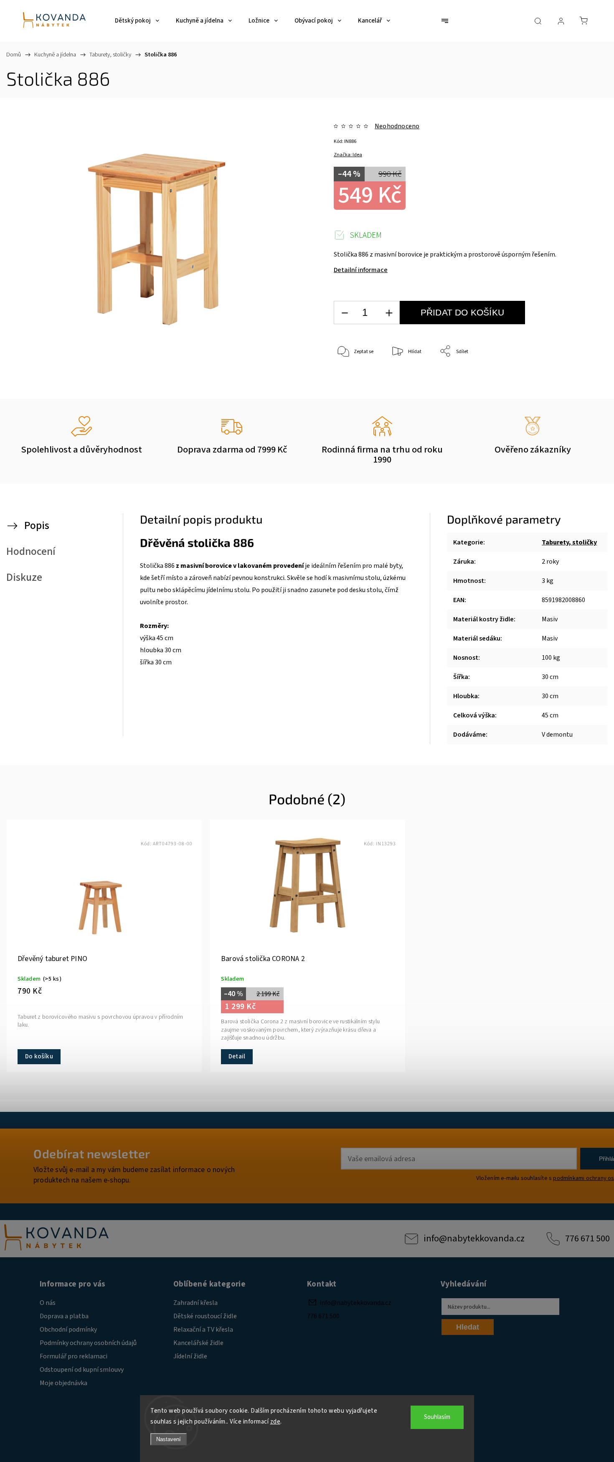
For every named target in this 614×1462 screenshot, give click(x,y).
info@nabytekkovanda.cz (474, 1238)
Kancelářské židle (198, 1343)
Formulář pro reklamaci (73, 1356)
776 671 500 (587, 1238)
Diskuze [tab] (24, 577)
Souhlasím (437, 1417)
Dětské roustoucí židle (205, 1316)
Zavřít (567, 379)
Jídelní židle (190, 1356)
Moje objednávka (63, 1383)
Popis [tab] (36, 525)
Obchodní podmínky (68, 1329)
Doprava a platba (64, 1316)
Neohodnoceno (397, 126)
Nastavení (168, 1439)
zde (275, 1421)
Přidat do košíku (462, 312)
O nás (48, 1302)
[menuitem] (137, 21)
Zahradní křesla (195, 1302)
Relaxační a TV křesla (203, 1329)
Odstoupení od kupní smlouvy (82, 1369)
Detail (236, 1056)
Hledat (467, 1327)
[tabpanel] (104, 946)
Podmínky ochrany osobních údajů (88, 1343)
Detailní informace (361, 270)
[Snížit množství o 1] (344, 313)
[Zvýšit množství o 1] (388, 313)
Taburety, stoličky (569, 542)
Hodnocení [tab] (31, 551)
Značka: (348, 154)
